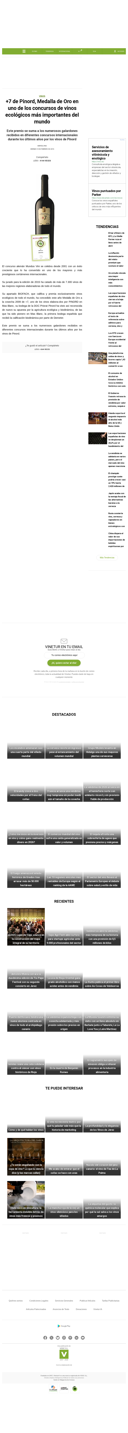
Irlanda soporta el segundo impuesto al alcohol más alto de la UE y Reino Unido (117, 419)
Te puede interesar (64, 1088)
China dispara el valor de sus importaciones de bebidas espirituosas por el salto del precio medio (116, 539)
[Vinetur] (64, 1358)
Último (34, 51)
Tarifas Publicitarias (110, 1301)
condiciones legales (64, 682)
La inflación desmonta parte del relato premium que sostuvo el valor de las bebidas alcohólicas (116, 259)
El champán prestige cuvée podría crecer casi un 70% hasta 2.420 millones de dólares (117, 479)
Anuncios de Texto (61, 1309)
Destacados (64, 714)
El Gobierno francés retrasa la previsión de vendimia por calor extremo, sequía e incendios (117, 399)
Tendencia (50, 51)
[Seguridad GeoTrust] (53, 1388)
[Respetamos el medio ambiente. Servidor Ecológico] (74, 1388)
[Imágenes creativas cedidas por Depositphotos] (64, 1367)
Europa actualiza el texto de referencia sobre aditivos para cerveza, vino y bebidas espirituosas (116, 319)
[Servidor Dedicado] (64, 1388)
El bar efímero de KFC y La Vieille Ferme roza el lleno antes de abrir (116, 239)
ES (94, 51)
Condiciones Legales (38, 1301)
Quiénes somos (16, 1301)
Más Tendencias (107, 558)
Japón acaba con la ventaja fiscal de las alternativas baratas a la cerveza (117, 499)
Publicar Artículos (87, 1301)
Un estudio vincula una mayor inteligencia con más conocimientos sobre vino (117, 279)
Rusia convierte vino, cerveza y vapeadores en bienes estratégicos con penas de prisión (116, 519)
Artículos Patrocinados (36, 1309)
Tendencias (107, 226)
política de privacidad (78, 682)
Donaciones (81, 1309)
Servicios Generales (64, 1301)
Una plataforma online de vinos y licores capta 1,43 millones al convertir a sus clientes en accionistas (116, 359)
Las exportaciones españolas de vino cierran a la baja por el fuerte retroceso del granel (117, 299)
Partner (25, 1233)
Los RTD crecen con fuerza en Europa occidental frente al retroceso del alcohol (116, 339)
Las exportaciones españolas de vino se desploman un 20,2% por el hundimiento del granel (117, 439)
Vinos (42, 96)
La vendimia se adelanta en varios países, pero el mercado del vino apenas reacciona (117, 459)
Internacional (64, 51)
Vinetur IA (97, 1309)
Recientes (64, 901)
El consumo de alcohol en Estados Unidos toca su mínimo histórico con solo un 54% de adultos (117, 379)
